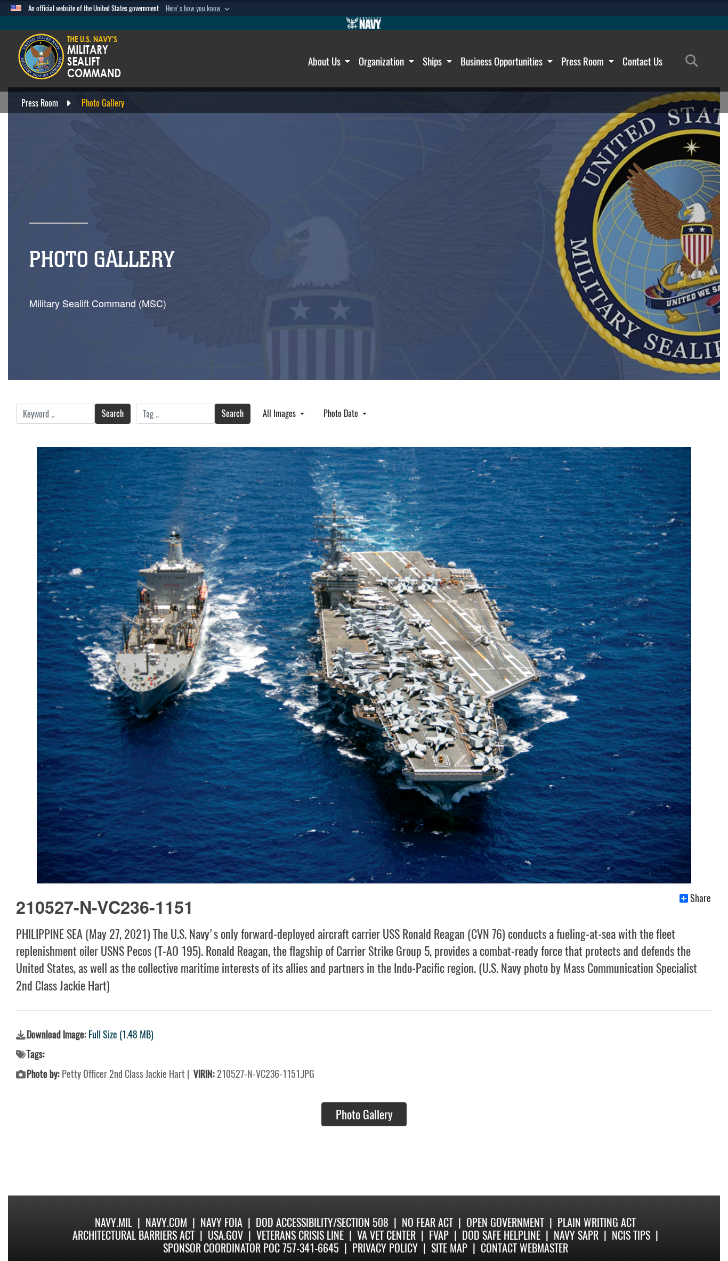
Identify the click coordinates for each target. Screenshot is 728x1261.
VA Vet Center (386, 1235)
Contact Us (642, 61)
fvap (439, 1235)
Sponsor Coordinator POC (221, 1248)
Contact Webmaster (524, 1248)
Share (700, 898)
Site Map (449, 1248)
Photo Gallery (364, 1115)
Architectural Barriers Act (133, 1235)
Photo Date (341, 413)
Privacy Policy (385, 1248)
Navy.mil (113, 1222)
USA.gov (225, 1235)
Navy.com (166, 1222)
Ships (433, 61)
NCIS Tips (631, 1235)
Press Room (583, 61)
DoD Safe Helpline (501, 1235)
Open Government (505, 1222)
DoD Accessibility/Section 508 (322, 1222)
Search (113, 413)
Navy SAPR (576, 1235)
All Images (280, 413)
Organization (382, 61)
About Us (325, 61)
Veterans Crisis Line (300, 1235)
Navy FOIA (221, 1222)
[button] (199, 8)
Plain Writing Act (596, 1222)
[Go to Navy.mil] (364, 23)
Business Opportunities (502, 61)
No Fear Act (427, 1222)
